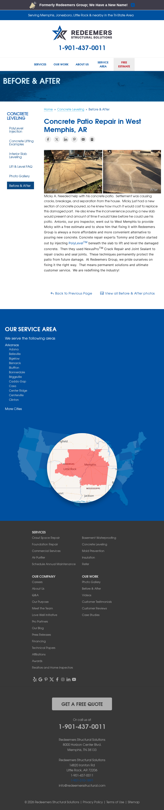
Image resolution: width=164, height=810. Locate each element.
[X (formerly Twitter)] (51, 679)
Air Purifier (38, 557)
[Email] (83, 139)
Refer (85, 564)
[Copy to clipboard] (92, 139)
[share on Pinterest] (74, 139)
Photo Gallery (19, 175)
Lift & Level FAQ (20, 166)
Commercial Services (46, 551)
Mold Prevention (93, 551)
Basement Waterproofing (99, 538)
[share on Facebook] (48, 139)
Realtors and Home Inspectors (52, 667)
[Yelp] (34, 679)
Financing (39, 641)
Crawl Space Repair (46, 538)
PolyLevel (78, 243)
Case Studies (90, 615)
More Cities (13, 408)
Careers (37, 582)
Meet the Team (42, 608)
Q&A (35, 595)
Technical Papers (43, 648)
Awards (37, 661)
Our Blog (38, 628)
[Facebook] (57, 679)
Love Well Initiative (44, 615)
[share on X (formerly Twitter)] (57, 139)
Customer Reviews (94, 608)
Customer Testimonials (97, 602)
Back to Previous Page (73, 293)
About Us (38, 588)
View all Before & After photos (129, 293)
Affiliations (38, 654)
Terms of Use (115, 802)
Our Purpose (40, 602)
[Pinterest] (46, 679)
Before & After (20, 185)
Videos (86, 595)
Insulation (88, 557)
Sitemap (134, 802)
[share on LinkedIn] (65, 139)
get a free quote (82, 704)
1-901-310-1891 (82, 780)
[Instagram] (62, 679)
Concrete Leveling (17, 115)
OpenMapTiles (78, 501)
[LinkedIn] (68, 679)
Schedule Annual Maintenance (54, 564)
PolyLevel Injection (16, 130)
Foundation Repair (45, 544)
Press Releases (41, 635)
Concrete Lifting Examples (21, 142)
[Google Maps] (40, 679)
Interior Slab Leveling (18, 155)
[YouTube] (74, 679)
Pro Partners (40, 621)
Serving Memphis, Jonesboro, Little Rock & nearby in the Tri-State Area (81, 15)
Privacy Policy (93, 802)
